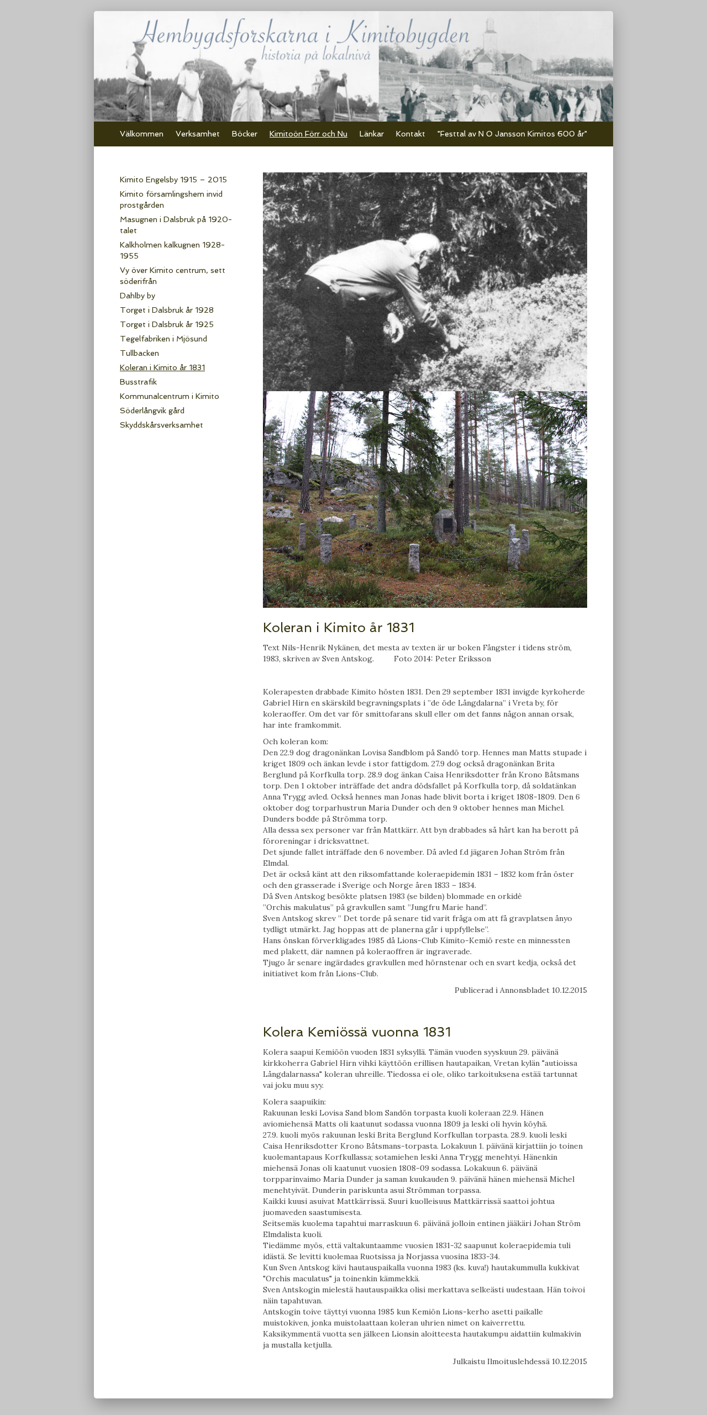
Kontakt (410, 133)
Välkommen (141, 133)
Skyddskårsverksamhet (161, 424)
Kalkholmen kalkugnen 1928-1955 (172, 250)
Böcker (244, 133)
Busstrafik (138, 381)
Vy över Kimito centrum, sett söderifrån (172, 276)
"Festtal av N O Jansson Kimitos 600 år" (512, 133)
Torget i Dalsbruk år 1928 (167, 310)
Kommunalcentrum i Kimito (169, 396)
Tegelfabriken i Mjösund (163, 338)
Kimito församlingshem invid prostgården (171, 199)
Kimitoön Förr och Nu (308, 133)
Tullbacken (139, 353)
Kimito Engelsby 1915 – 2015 (173, 179)
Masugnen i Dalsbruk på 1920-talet (176, 225)
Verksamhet (198, 133)
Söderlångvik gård (152, 410)
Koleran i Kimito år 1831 (162, 367)
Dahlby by (137, 295)
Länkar (372, 133)
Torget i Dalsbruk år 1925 (167, 324)
